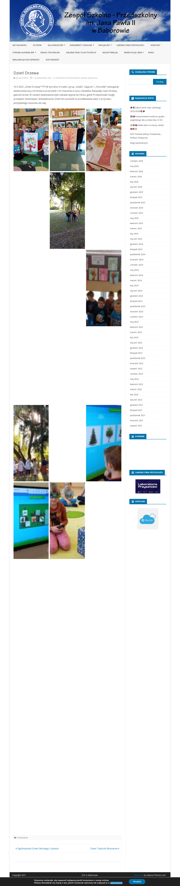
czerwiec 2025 (136, 213)
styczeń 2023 (136, 342)
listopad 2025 (136, 197)
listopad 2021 (136, 410)
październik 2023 (137, 306)
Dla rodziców (55, 45)
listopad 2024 (136, 249)
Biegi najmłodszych (139, 143)
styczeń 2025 (136, 238)
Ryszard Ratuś (21, 77)
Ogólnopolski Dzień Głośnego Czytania (37, 848)
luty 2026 (134, 181)
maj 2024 (134, 270)
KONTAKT (155, 45)
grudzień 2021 (136, 405)
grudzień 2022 (136, 348)
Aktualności (20, 45)
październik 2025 (137, 202)
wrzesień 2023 (136, 311)
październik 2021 (137, 415)
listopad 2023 (136, 301)
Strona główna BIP (23, 52)
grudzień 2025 (136, 192)
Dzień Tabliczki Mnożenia (104, 848)
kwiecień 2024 (136, 275)
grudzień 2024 (136, 244)
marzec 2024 (136, 280)
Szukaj (159, 81)
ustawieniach (116, 883)
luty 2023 (134, 337)
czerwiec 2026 (136, 161)
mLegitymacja (110, 52)
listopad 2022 (136, 353)
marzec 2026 (136, 176)
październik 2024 (137, 254)
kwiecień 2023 (136, 327)
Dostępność (52, 59)
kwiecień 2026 (136, 171)
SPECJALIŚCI (104, 45)
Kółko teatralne (50, 52)
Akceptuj (137, 881)
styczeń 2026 (136, 187)
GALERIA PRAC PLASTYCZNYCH (81, 52)
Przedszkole (22, 837)
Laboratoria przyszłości (130, 45)
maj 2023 (134, 321)
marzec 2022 (136, 389)
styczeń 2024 (136, 290)
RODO (151, 52)
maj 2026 (134, 166)
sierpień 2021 (136, 425)
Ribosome (138, 875)
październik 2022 (137, 358)
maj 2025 (134, 218)
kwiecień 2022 (136, 384)
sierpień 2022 (136, 368)
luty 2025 (134, 233)
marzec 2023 (136, 332)
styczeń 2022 (136, 399)
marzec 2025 (136, 228)
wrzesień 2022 (136, 363)
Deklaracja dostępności (26, 59)
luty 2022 (134, 394)
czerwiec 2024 (136, 264)
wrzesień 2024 (136, 259)
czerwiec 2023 (136, 316)
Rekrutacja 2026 (133, 52)
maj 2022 (134, 379)
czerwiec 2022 (136, 373)
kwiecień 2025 (136, 223)
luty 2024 (134, 285)
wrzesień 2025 (136, 207)
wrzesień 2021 (136, 420)
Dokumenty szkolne (81, 45)
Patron (37, 45)
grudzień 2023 (136, 296)
